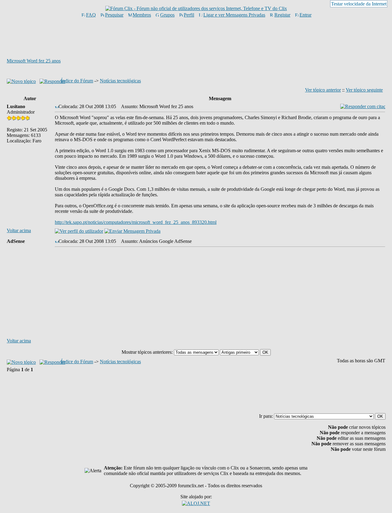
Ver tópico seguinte (364, 89)
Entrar (305, 14)
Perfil (189, 14)
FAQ (91, 14)
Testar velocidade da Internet (358, 3)
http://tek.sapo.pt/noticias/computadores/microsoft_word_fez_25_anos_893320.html (136, 222)
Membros (142, 14)
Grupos (167, 14)
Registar (282, 14)
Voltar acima (19, 230)
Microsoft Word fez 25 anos (34, 60)
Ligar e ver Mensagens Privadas (234, 14)
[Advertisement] (196, 37)
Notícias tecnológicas (120, 80)
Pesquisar (114, 14)
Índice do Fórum (77, 80)
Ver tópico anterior (323, 89)
